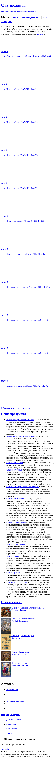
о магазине (11, 724)
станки (4, 12)
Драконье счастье (19, 663)
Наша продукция (13, 414)
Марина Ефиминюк (20, 665)
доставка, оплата (14, 720)
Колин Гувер (17, 638)
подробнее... (6, 749)
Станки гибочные (14, 462)
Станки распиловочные (17, 498)
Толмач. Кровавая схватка (23, 619)
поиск (33, 12)
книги (28, 12)
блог (23, 12)
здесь (3, 31)
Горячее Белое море (20, 652)
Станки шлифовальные (17, 582)
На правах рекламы (15, 701)
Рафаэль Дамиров (19, 610)
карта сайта (11, 729)
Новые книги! (11, 602)
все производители (26, 17)
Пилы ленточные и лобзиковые (20, 436)
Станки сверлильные (16, 522)
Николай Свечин (19, 654)
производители (14, 12)
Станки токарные (14, 556)
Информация (12, 689)
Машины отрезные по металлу (20, 419)
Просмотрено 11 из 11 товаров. (17, 408)
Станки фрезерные (14, 573)
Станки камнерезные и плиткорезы (22, 486)
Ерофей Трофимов (19, 621)
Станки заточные (14, 470)
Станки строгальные (15, 544)
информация (10, 714)
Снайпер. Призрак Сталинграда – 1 (27, 608)
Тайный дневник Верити (22, 635)
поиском (40, 34)
